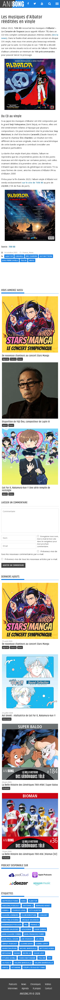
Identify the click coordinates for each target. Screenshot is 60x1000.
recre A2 (27, 953)
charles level (19, 910)
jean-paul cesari (10, 939)
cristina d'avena (10, 920)
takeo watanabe (27, 958)
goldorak (26, 929)
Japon (5, 425)
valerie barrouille (44, 962)
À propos (37, 988)
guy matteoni (46, 256)
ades (23, 901)
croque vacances (30, 920)
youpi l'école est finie (34, 967)
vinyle (31, 260)
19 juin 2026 (6, 851)
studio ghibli (9, 958)
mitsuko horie (47, 948)
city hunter (35, 910)
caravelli (19, 256)
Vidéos (48, 984)
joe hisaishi (27, 939)
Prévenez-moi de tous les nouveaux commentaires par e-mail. (29, 552)
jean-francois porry (34, 934)
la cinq (39, 939)
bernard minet (43, 905)
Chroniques (35, 984)
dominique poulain (11, 924)
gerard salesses (10, 929)
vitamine (15, 967)
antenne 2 (28, 905)
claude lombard (10, 915)
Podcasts (6, 788)
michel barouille (28, 948)
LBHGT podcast (9, 943)
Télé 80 (12, 247)
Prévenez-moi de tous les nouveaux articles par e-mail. (31, 559)
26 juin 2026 (6, 782)
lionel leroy (42, 943)
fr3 (25, 924)
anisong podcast (11, 905)
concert (43, 915)
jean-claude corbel (11, 934)
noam (17, 953)
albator (9, 256)
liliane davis (26, 943)
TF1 (49, 958)
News (31, 252)
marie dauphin (9, 948)
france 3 (35, 924)
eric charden (31, 256)
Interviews (7, 719)
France (25, 252)
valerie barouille (23, 962)
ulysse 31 (6, 962)
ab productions (10, 901)
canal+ (5, 910)
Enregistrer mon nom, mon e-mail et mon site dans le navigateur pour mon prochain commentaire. (47, 541)
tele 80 (24, 260)
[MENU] (57, 4)
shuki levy (39, 953)
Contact (48, 988)
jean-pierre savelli (10, 260)
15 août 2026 (7, 641)
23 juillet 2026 (7, 713)
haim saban (40, 929)
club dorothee (28, 915)
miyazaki (6, 953)
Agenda (5, 359)
